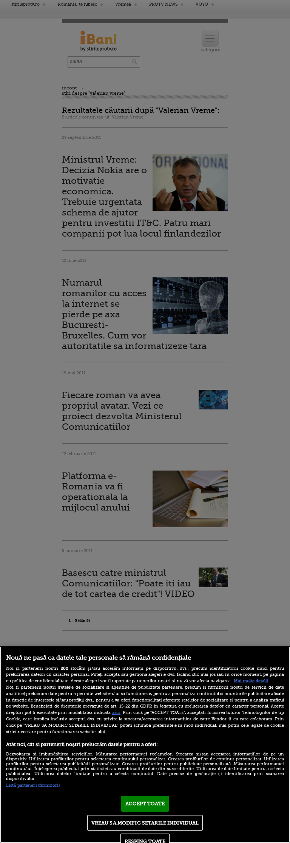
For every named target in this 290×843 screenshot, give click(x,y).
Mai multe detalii (251, 680)
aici (116, 712)
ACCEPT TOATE (145, 803)
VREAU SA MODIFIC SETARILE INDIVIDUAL (145, 823)
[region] (145, 744)
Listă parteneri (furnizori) (33, 785)
